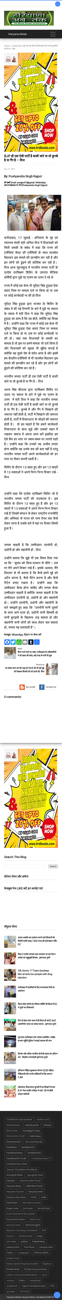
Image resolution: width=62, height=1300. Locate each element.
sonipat (10, 1280)
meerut (10, 1235)
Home (7, 45)
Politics (9, 1252)
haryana (10, 1180)
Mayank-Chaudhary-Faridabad (21, 1230)
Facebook (51, 687)
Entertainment (13, 1141)
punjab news (13, 1258)
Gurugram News (14, 1174)
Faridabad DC (28, 1147)
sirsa (44, 1274)
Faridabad (11, 1147)
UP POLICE (25, 1291)
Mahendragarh (33, 1224)
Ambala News (13, 1125)
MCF (44, 1230)
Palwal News (38, 1241)
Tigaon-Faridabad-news (34, 1285)
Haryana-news (35, 1191)
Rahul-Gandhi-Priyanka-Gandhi (22, 1263)
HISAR (34, 1197)
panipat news (46, 1247)
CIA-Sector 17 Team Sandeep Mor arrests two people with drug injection (35, 974)
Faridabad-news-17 (41, 1158)
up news (10, 1291)
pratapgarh (23, 1252)
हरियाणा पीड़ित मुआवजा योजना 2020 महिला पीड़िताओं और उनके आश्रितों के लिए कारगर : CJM (36, 1074)
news (39, 1235)
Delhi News (35, 1136)
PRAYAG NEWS (41, 1252)
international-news (31, 1202)
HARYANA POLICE (34, 1185)
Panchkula (29, 1247)
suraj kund (35, 1280)
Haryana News (13, 1185)
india (43, 1197)
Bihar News (12, 1130)
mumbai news (25, 1235)
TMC (52, 1285)
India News (12, 1202)
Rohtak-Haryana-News (35, 1269)
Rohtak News (13, 1269)
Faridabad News (14, 1152)
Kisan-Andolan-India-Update (20, 1213)
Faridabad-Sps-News (16, 1163)
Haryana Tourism (15, 1191)
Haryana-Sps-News (16, 1197)
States (22, 1280)
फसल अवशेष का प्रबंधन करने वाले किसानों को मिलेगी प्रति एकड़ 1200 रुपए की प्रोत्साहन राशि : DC (38, 941)
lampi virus (35, 1219)
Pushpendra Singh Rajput (25, 176)
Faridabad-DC (34, 1152)
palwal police (13, 1247)
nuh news (11, 1241)
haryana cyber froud (30, 1180)
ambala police (32, 1125)
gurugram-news (35, 1174)
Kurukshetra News (15, 1219)
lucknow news (13, 1224)
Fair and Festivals (34, 1141)
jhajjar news (12, 1208)
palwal (24, 1241)
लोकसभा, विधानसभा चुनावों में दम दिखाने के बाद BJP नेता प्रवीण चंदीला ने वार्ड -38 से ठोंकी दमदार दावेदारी (36, 1090)
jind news (28, 1208)
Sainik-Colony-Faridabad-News (21, 1274)
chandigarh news (31, 1130)
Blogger (30, 687)
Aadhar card (43, 1119)
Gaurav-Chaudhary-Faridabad (21, 1169)
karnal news (44, 1208)
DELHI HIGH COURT (15, 1136)
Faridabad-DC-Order (16, 1158)
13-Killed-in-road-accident (19, 1119)
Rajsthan (47, 1263)
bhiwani (47, 1125)
